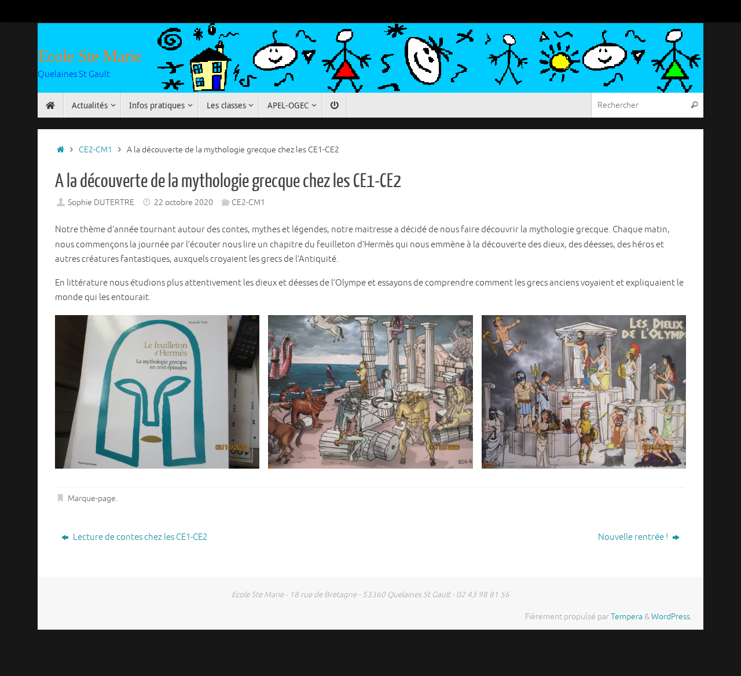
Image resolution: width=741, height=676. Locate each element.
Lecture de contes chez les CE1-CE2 (139, 537)
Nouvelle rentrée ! (634, 537)
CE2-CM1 (95, 150)
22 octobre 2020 (183, 202)
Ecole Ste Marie (89, 55)
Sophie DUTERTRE (101, 202)
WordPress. (671, 617)
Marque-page (92, 498)
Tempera (627, 617)
